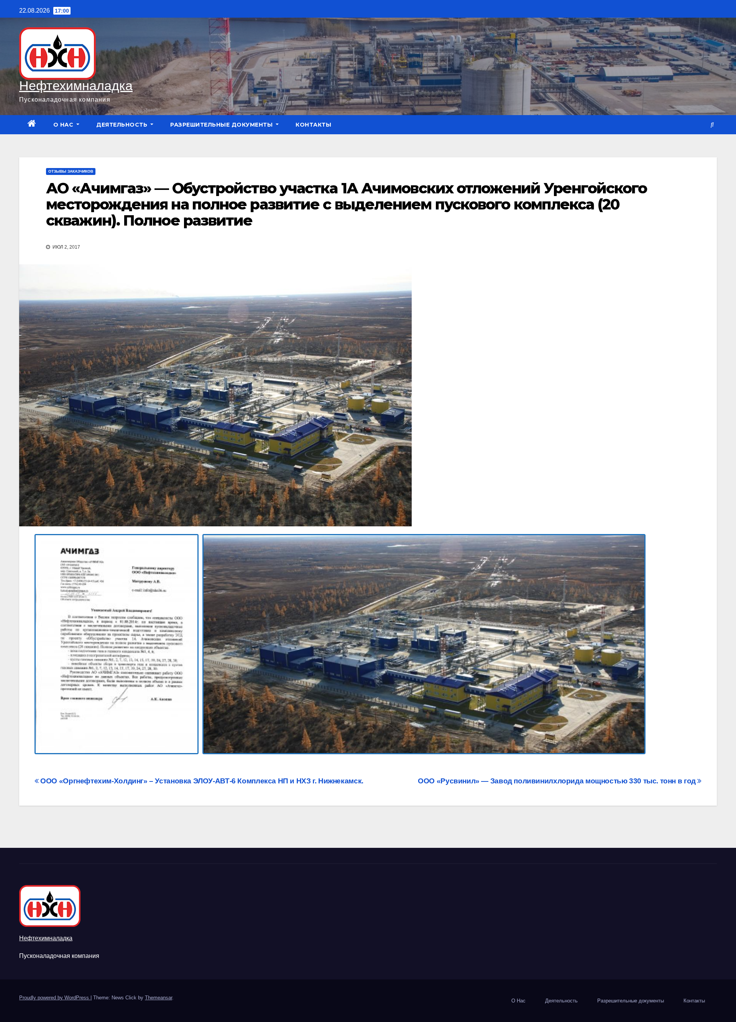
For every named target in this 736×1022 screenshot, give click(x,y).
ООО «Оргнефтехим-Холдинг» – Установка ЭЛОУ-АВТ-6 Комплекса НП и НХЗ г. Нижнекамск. (201, 781)
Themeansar (158, 998)
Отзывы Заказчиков (70, 171)
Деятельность (122, 124)
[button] (712, 124)
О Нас (64, 124)
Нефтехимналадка (76, 85)
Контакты (313, 124)
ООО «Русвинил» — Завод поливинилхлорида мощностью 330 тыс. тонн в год (557, 781)
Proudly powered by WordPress (54, 998)
